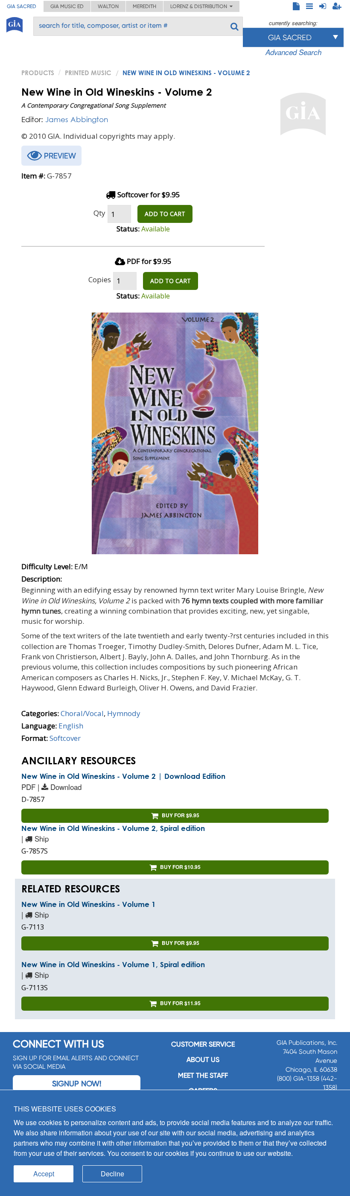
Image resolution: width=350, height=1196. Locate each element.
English (70, 726)
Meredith (144, 6)
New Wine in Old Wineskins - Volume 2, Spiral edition (113, 828)
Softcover (65, 738)
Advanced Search (293, 52)
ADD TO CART (165, 214)
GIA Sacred (21, 6)
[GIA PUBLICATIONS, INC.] (14, 23)
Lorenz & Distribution (200, 6)
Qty (99, 213)
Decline (112, 1173)
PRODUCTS (37, 72)
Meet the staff (203, 1075)
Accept (43, 1173)
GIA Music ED (67, 6)
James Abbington (76, 119)
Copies (99, 279)
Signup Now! (76, 1083)
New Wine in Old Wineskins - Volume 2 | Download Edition (123, 776)
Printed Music (88, 72)
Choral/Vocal (82, 713)
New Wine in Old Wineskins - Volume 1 (88, 904)
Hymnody (123, 713)
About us (203, 1060)
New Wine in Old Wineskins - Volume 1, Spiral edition (113, 964)
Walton (108, 6)
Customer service (203, 1044)
